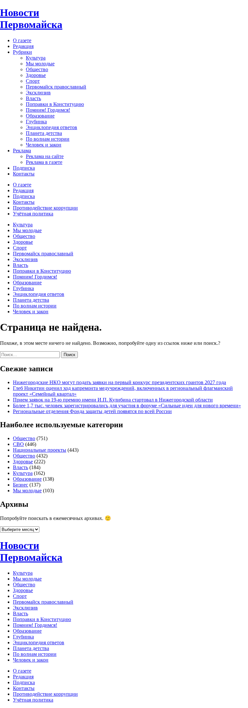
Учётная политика (33, 213)
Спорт (33, 81)
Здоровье (36, 75)
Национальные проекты (39, 450)
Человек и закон (43, 144)
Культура (36, 58)
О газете (22, 40)
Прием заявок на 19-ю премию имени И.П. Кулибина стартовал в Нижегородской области (113, 399)
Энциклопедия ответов (51, 127)
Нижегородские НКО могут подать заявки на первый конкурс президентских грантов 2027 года (119, 382)
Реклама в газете (44, 162)
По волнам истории (47, 139)
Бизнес (20, 484)
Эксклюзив (38, 92)
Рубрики (22, 52)
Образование (40, 115)
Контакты (24, 173)
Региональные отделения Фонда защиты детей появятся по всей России (92, 411)
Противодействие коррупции (45, 208)
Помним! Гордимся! (48, 110)
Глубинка (36, 121)
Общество (37, 69)
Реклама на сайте (45, 156)
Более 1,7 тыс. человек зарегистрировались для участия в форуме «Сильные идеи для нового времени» (127, 405)
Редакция (23, 46)
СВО (18, 444)
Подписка (24, 168)
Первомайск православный (56, 87)
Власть (33, 98)
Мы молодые (40, 63)
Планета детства (44, 133)
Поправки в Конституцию (55, 104)
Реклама (22, 150)
